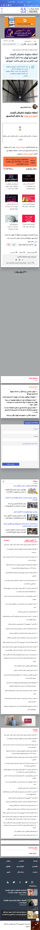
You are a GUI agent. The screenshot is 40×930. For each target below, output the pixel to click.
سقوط (21, 252)
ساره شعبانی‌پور (25, 107)
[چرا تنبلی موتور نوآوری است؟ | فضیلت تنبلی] (32, 517)
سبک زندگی (21, 872)
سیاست (35, 872)
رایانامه (36, 436)
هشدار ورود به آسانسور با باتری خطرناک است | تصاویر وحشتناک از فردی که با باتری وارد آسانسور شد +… (21, 409)
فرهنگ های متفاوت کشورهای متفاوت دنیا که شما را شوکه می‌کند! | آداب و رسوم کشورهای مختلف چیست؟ (21, 566)
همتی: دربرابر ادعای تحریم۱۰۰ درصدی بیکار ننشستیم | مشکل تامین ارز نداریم (20, 700)
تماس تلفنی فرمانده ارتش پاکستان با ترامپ (25, 670)
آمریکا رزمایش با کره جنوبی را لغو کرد (27, 612)
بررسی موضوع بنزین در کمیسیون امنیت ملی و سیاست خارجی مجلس (20, 597)
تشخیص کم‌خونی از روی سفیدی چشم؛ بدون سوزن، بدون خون (20, 544)
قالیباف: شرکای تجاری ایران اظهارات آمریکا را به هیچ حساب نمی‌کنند (21, 550)
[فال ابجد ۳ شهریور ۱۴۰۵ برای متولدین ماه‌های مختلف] (35, 925)
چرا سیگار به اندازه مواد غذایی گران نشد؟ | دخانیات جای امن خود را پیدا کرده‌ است (19, 558)
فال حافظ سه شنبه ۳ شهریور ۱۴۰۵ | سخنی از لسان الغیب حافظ (19, 642)
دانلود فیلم (33, 853)
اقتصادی (35, 866)
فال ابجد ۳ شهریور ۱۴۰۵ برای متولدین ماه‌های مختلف (17, 925)
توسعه (35, 861)
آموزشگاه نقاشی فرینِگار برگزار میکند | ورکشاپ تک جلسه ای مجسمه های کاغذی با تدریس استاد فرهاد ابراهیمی (21, 684)
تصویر (9, 872)
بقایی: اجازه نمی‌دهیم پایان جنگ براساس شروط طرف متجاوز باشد (20, 692)
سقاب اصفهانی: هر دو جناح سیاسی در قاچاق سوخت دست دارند (20, 605)
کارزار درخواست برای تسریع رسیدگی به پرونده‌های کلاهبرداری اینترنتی (21, 574)
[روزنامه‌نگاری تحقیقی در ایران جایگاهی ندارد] (32, 491)
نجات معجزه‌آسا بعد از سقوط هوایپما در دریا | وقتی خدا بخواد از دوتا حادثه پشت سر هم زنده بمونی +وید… (21, 402)
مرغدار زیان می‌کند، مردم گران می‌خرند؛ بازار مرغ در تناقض (21, 638)
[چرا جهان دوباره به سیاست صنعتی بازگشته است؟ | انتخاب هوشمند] (32, 505)
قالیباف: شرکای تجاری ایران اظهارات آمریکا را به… (14, 901)
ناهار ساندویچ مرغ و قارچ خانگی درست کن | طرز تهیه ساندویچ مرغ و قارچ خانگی (20, 707)
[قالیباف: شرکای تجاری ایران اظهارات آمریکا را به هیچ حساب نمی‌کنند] (32, 902)
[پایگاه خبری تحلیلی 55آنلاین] (29, 10)
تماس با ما (21, 2)
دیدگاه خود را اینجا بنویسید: (30, 444)
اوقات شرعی (11, 2)
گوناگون (8, 866)
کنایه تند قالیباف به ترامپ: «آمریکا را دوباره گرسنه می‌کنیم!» (20, 629)
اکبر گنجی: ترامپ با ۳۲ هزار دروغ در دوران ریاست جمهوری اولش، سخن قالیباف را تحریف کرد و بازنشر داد (19, 589)
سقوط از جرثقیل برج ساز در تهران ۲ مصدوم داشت (19, 397)
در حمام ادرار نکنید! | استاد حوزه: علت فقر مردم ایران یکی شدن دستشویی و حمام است (14, 913)
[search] (2, 12)
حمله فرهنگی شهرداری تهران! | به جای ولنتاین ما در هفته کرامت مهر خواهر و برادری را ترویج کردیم (17, 161)
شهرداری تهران (30, 116)
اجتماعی (22, 861)
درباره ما (29, 2)
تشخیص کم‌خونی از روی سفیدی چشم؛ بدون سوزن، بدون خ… (15, 891)
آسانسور (13, 252)
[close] (37, 919)
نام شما (36, 429)
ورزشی (8, 861)
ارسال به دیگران (31, 44)
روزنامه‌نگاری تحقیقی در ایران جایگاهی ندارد (25, 486)
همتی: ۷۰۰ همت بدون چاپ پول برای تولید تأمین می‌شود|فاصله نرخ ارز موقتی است (19, 618)
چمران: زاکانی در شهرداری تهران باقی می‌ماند (21, 415)
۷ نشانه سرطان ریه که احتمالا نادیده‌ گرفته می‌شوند (22, 633)
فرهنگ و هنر (20, 866)
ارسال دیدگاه (10, 464)
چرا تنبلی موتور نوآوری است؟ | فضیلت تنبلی (26, 512)
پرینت (22, 44)
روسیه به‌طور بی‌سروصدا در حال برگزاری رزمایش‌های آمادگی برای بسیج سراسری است (20, 676)
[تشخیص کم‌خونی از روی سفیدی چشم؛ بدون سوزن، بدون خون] (32, 892)
